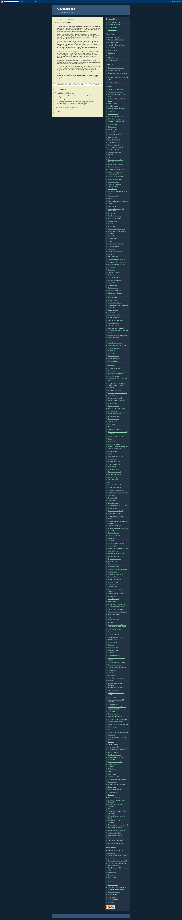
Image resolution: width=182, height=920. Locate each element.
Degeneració (111, 371)
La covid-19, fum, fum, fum (116, 132)
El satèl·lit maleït (113, 196)
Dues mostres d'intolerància (116, 604)
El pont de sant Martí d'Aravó (117, 779)
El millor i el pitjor (113, 297)
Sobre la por (111, 53)
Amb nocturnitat (112, 459)
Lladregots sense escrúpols (116, 328)
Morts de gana (112, 782)
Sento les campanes (114, 797)
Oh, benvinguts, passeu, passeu (118, 493)
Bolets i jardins (112, 727)
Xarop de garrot (112, 50)
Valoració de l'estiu (113, 429)
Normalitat (111, 680)
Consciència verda (113, 777)
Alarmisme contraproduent (116, 121)
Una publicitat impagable (115, 164)
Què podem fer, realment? (116, 436)
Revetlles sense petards (115, 474)
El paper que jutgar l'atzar (115, 574)
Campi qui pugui (113, 310)
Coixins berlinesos (113, 477)
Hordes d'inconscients (114, 275)
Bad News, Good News (115, 290)
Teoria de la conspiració (115, 343)
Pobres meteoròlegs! (114, 358)
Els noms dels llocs (114, 577)
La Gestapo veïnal (113, 323)
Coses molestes (113, 885)
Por (109, 55)
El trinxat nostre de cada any (116, 662)
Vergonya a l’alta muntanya (116, 40)
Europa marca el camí (114, 513)
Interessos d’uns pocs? (115, 272)
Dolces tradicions (113, 361)
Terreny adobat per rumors (116, 543)
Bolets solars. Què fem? (115, 416)
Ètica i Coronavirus (113, 317)
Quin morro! (111, 875)
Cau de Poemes (113, 27)
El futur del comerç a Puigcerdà (117, 612)
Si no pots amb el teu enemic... (117, 262)
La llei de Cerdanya (113, 634)
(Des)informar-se (113, 60)
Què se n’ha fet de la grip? (116, 176)
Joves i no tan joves (114, 206)
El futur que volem (113, 337)
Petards (110, 241)
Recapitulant (111, 351)
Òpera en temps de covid (115, 145)
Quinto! (110, 454)
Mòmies (110, 198)
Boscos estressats (113, 533)
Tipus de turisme (113, 564)
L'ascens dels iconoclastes (116, 244)
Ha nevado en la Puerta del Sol (117, 861)
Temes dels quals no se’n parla (117, 506)
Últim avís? (111, 622)
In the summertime (113, 257)
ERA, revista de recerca (115, 827)
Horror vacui (111, 270)
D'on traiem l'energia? (114, 485)
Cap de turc (111, 283)
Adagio (110, 482)
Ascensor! (111, 388)
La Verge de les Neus (114, 833)
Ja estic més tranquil (114, 376)
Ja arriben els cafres (114, 348)
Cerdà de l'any (112, 769)
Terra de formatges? (114, 469)
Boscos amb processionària (116, 830)
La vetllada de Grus (114, 142)
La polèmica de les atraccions (117, 749)
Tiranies (110, 204)
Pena (109, 617)
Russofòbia (111, 853)
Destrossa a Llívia (113, 647)
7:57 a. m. (81, 84)
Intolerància (111, 249)
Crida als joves (112, 238)
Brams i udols (112, 538)
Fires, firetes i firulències (115, 840)
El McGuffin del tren (114, 461)
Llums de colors (112, 189)
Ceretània (111, 742)
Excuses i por (112, 546)
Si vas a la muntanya (114, 526)
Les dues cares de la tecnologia (117, 569)
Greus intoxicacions (114, 614)
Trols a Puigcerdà (113, 704)
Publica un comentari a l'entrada (67, 107)
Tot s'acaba (111, 735)
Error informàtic (112, 894)
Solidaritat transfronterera (115, 843)
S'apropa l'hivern (113, 551)
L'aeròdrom (111, 653)
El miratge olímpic (113, 792)
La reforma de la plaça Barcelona (118, 719)
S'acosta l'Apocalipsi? (114, 137)
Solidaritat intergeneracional (116, 264)
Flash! (110, 771)
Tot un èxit (111, 902)
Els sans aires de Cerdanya (116, 594)
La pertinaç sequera (114, 124)
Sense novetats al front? (115, 511)
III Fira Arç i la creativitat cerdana (118, 732)
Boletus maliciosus (113, 620)
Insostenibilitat (112, 711)
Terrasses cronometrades (115, 116)
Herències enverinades (115, 789)
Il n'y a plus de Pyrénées (115, 609)
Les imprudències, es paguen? (117, 667)
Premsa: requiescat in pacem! (117, 345)
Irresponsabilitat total (114, 325)
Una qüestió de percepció (115, 280)
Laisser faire (111, 858)
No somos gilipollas (114, 167)
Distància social (112, 221)
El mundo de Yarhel (114, 24)
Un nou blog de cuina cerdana (117, 784)
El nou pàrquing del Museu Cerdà (118, 825)
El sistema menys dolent (115, 92)
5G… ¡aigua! (111, 267)
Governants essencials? (115, 179)
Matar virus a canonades (115, 320)
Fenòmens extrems (114, 690)
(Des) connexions (113, 479)
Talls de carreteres (113, 632)
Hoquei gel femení (113, 406)
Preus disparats (112, 441)
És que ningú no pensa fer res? (117, 393)
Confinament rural (113, 288)
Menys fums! (112, 872)
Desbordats (111, 213)
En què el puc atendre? (115, 579)
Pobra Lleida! (112, 877)
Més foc (110, 154)
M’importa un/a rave (114, 464)
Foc (109, 157)
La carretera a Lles (113, 747)
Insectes (110, 224)
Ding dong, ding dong (114, 216)
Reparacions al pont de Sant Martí (118, 724)
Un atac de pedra (113, 508)
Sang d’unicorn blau (114, 37)
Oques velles (112, 500)
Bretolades (111, 645)
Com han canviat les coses (116, 68)
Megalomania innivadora (115, 762)
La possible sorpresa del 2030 (117, 606)
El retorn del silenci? (114, 566)
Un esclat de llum (113, 596)
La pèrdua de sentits (114, 246)
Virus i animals (112, 285)
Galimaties (111, 254)
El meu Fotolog (112, 30)
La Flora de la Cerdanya (115, 22)
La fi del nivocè (112, 411)
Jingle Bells (111, 495)
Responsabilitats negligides (116, 553)
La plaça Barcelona (113, 655)
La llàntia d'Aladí (113, 582)
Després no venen (113, 42)
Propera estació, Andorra (115, 637)
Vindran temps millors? (115, 413)
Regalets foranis (113, 714)
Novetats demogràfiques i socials (118, 548)
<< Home (58, 112)
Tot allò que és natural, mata (116, 229)
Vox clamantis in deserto (115, 629)
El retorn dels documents (115, 838)
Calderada (111, 809)
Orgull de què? (112, 498)
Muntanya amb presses (115, 835)
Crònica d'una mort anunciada (117, 855)
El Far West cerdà (113, 599)
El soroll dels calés (113, 503)
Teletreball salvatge (114, 236)
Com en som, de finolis (115, 134)
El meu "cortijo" (112, 451)
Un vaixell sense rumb (114, 390)
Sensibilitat (111, 540)
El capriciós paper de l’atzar (116, 259)
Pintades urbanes (113, 640)
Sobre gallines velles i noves (116, 408)
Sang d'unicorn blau (114, 70)
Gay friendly (111, 353)
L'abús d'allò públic (113, 650)
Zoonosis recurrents (114, 892)
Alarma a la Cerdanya (114, 556)
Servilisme (111, 673)
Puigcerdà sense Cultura (115, 373)
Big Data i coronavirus (114, 218)
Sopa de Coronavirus (114, 315)
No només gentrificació (115, 398)
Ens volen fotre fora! (114, 368)
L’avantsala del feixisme (115, 251)
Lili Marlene (111, 47)
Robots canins (112, 127)
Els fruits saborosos (114, 535)
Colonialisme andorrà (114, 119)
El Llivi (110, 729)
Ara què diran (112, 226)
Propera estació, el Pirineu (116, 516)
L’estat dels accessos (114, 755)
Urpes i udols (112, 774)
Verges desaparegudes (115, 716)
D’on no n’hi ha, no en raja (116, 400)
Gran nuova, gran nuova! (115, 456)
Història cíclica (112, 129)
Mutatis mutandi (113, 103)
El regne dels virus (113, 182)
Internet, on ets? (113, 744)
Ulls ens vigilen (112, 561)
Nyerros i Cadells (113, 752)
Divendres (111, 795)
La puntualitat (112, 897)
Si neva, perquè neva (114, 665)
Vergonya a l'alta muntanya (116, 850)
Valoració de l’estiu (113, 58)
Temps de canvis (113, 403)
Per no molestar (112, 82)
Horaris (110, 439)
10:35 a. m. (61, 93)
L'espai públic (112, 670)
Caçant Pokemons (113, 356)
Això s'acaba (112, 675)
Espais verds (112, 787)
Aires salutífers (112, 572)
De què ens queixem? (114, 472)
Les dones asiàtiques (114, 152)
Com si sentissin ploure (115, 303)
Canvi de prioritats (113, 277)
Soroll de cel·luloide (114, 444)
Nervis (110, 518)
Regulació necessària (114, 559)
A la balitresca (66, 8)
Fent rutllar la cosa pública (116, 89)
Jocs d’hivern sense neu (115, 722)
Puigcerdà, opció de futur (115, 490)
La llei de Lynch (112, 312)
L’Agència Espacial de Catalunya (118, 201)
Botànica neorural (113, 106)
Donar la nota (112, 467)
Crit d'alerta (111, 395)
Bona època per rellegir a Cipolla (117, 335)
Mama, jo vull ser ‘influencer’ (116, 45)
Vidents (110, 340)
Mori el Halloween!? (114, 140)
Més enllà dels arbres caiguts (117, 678)
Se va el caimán (113, 900)
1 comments (96, 84)
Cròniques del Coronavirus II (116, 169)
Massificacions (112, 601)
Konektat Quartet (113, 697)
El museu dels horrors (114, 487)
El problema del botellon (115, 687)
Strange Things (112, 300)
